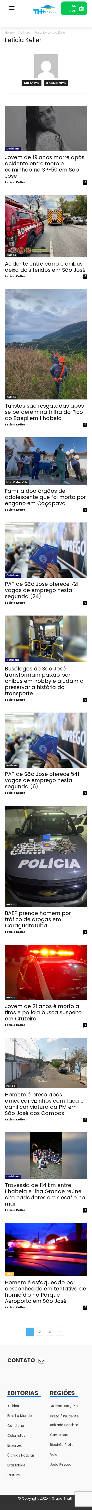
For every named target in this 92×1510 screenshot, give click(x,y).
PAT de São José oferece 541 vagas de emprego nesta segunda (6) (42, 780)
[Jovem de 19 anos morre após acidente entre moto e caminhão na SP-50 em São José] (46, 128)
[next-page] (60, 1332)
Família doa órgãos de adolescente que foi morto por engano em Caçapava (45, 497)
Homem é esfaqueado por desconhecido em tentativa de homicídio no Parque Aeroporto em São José (45, 1292)
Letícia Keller (15, 182)
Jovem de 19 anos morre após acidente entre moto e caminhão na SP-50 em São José (44, 166)
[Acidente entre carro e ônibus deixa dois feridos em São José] (46, 226)
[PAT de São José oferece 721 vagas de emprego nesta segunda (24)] (46, 550)
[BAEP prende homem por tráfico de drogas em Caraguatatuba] (46, 856)
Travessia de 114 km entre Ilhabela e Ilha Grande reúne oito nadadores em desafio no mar (45, 1194)
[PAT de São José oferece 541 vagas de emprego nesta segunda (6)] (46, 740)
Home (9, 32)
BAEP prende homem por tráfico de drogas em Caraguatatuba (38, 919)
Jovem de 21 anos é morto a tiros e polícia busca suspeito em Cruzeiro (43, 1012)
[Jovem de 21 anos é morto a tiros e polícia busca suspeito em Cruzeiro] (46, 972)
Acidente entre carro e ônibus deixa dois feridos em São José (45, 266)
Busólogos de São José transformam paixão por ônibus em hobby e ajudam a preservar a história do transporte (44, 681)
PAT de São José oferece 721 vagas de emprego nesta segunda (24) (42, 590)
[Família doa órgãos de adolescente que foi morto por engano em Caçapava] (46, 461)
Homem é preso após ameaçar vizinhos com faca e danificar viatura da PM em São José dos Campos (44, 1104)
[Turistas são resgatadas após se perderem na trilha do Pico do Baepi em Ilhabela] (46, 344)
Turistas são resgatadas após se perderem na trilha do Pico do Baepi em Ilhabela (44, 412)
